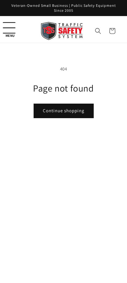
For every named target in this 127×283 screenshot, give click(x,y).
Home (18, 264)
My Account (101, 264)
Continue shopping (63, 111)
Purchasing (44, 264)
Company (73, 264)
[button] (12, 31)
